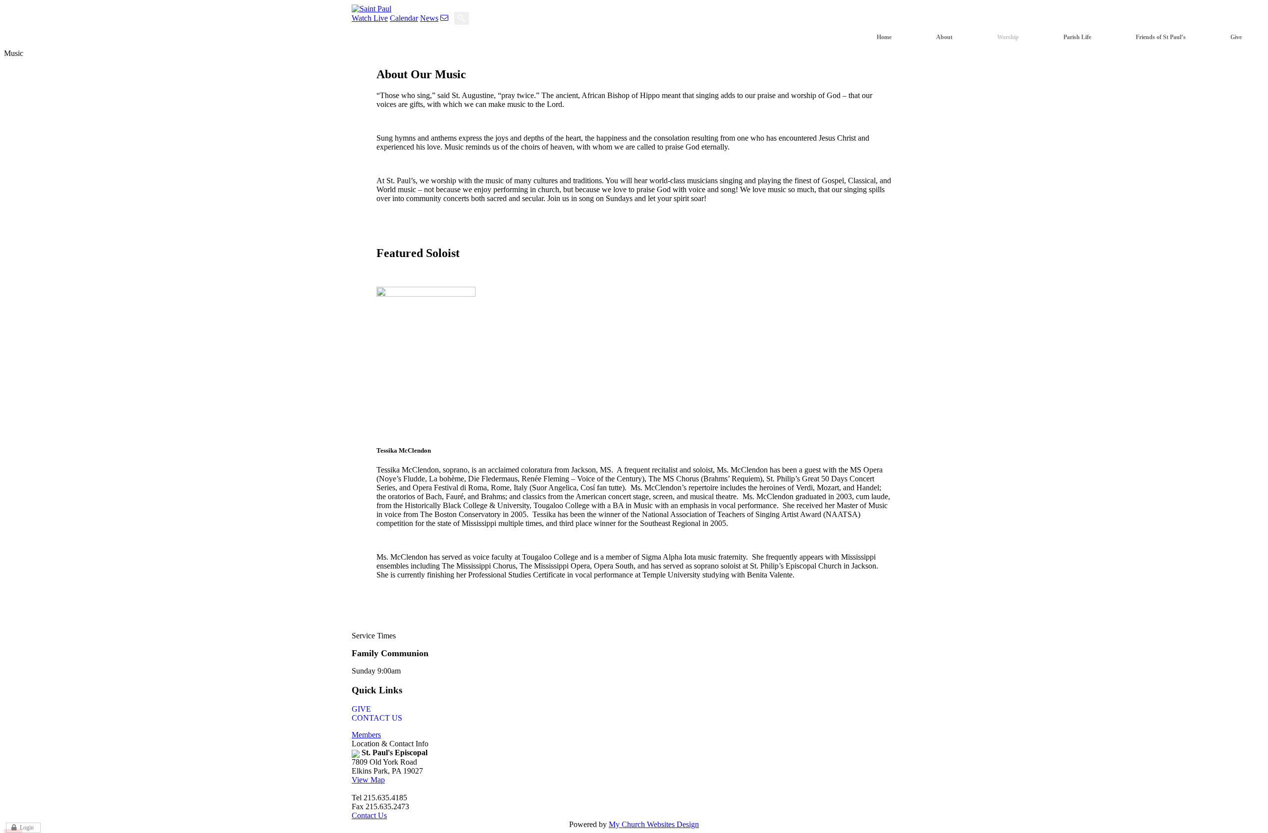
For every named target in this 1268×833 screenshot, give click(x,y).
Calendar (404, 18)
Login (27, 827)
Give (361, 709)
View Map (368, 780)
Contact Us (377, 718)
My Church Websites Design (654, 824)
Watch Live (370, 18)
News (429, 18)
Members (366, 734)
